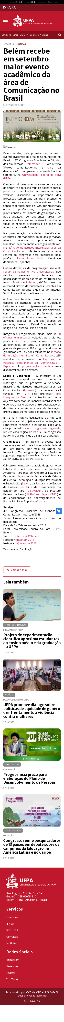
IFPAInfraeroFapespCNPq (41, 494)
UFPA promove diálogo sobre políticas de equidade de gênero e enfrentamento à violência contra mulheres (31, 710)
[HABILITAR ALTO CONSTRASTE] (5, 7)
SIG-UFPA (12, 930)
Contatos (12, 936)
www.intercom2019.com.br (25, 536)
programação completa (37, 366)
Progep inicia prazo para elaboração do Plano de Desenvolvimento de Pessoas (29, 778)
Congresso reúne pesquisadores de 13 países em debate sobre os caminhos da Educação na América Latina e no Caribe (32, 846)
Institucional (12, 764)
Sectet (26, 483)
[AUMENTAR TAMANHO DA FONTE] (15, 7)
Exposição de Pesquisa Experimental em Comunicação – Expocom (32, 362)
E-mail (10, 923)
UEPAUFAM (34, 490)
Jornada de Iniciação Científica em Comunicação (32, 353)
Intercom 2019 (35, 164)
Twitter (10, 973)
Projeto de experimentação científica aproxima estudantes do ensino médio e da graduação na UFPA (32, 641)
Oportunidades (13, 830)
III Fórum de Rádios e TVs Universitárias (32, 269)
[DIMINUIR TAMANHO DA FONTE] (9, 7)
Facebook (12, 966)
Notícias (9, 694)
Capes (40, 501)
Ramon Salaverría (28, 258)
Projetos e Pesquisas (15, 625)
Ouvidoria (12, 917)
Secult (24, 487)
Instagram (12, 960)
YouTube (12, 979)
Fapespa (23, 476)
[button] (5, 20)
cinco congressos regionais (42, 428)
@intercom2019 (26, 543)
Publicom (31, 282)
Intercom (29, 390)
